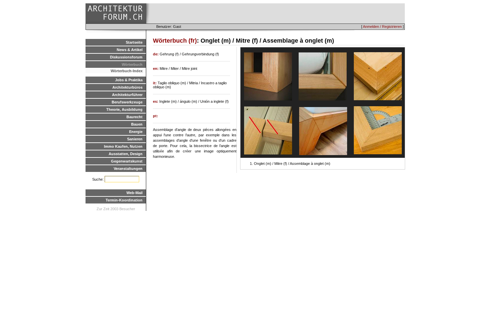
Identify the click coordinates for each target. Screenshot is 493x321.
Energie (136, 132)
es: (156, 101)
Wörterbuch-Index (127, 71)
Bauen (137, 124)
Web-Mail (134, 193)
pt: (155, 116)
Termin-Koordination (124, 200)
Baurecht (134, 117)
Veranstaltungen (128, 169)
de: (156, 54)
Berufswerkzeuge (127, 102)
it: (155, 83)
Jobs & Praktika (129, 80)
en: (156, 68)
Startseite (134, 42)
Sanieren (135, 139)
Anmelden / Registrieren (382, 27)
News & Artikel (130, 50)
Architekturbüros (127, 87)
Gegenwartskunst (127, 161)
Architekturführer (127, 95)
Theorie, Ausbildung (124, 109)
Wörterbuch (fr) (175, 40)
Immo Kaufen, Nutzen (123, 146)
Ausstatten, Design (126, 154)
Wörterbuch (132, 64)
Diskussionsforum (126, 57)
